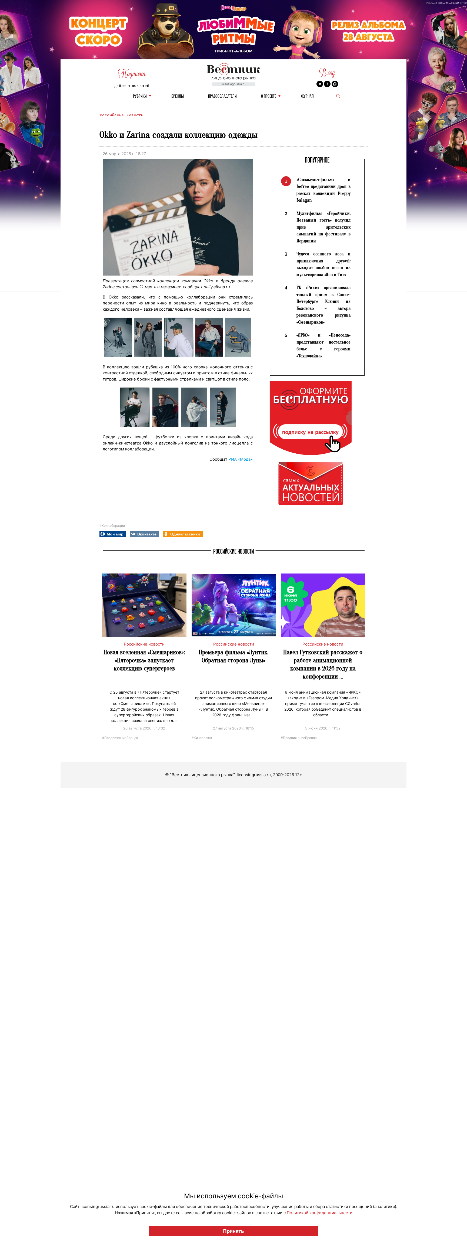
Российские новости (121, 115)
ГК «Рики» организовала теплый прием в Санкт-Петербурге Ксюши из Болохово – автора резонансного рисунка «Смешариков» (323, 305)
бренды (177, 96)
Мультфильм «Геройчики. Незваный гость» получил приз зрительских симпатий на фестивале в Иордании (323, 227)
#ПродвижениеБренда (120, 737)
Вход (327, 73)
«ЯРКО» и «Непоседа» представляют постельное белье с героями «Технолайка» (323, 345)
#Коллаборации (112, 526)
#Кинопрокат (202, 737)
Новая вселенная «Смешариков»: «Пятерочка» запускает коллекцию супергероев (144, 660)
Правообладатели (222, 96)
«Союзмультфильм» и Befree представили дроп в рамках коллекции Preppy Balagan (323, 190)
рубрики (140, 96)
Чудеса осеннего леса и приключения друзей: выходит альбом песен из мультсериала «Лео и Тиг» (323, 264)
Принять (233, 1231)
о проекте (268, 96)
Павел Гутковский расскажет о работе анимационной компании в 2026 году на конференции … (322, 664)
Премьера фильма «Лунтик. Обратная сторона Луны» (233, 656)
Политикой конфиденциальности (319, 1212)
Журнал (307, 96)
